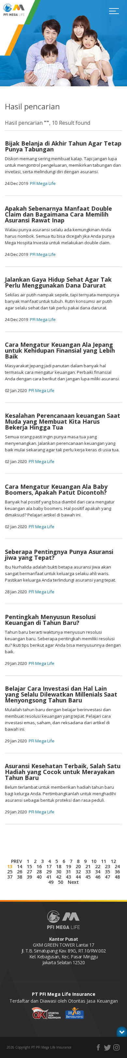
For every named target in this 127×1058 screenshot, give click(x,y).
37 (9, 877)
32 (78, 871)
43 (68, 877)
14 (19, 866)
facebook (98, 1047)
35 (107, 871)
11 (103, 861)
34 (97, 871)
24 (117, 866)
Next (73, 882)
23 (107, 866)
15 (29, 866)
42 (58, 877)
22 (97, 866)
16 (39, 866)
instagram (116, 1047)
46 (97, 877)
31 (68, 871)
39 (29, 877)
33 (88, 871)
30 (58, 871)
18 (58, 866)
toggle (122, 1031)
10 (93, 861)
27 (29, 871)
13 (9, 866)
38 (19, 877)
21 (88, 866)
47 (107, 877)
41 (48, 877)
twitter (107, 1047)
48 (117, 877)
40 (39, 877)
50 (60, 882)
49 (50, 882)
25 (9, 871)
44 (78, 877)
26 (19, 871)
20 (78, 866)
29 (48, 871)
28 (39, 871)
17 (48, 866)
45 (88, 877)
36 (117, 871)
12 (113, 861)
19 (68, 866)
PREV (16, 861)
